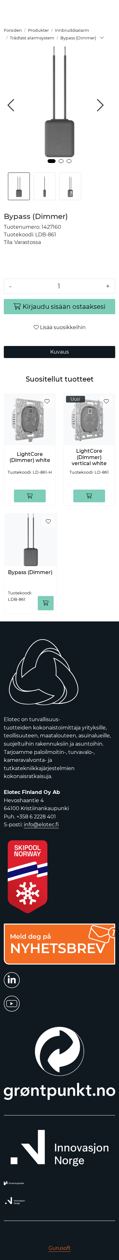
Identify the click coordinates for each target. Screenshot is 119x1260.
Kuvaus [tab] (59, 352)
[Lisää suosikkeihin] (47, 401)
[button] (52, 161)
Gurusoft (60, 1248)
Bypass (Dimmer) (30, 572)
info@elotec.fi (41, 825)
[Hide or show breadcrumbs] (101, 38)
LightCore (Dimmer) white (30, 457)
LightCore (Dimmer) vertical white (89, 457)
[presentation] (12, 105)
